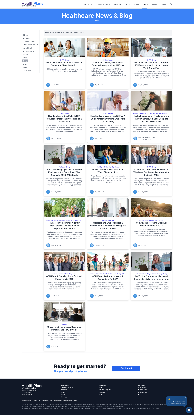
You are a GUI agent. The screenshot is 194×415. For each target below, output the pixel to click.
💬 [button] (189, 410)
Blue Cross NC (28, 51)
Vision (25, 67)
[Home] (32, 4)
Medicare (117, 4)
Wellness (26, 54)
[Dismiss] (185, 397)
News (101, 394)
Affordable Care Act (30, 45)
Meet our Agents (105, 390)
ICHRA (25, 35)
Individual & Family (103, 4)
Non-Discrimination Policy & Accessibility (63, 400)
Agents (155, 4)
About (164, 4)
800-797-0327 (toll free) (29, 390)
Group (136, 4)
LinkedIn (143, 387)
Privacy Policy (26, 400)
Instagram (143, 392)
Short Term (27, 71)
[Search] (171, 4)
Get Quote (88, 4)
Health (25, 58)
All (24, 32)
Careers (102, 392)
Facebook (143, 390)
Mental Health (28, 48)
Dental (127, 4)
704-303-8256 (26, 392)
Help (144, 4)
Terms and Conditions (40, 400)
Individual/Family (29, 41)
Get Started (126, 368)
